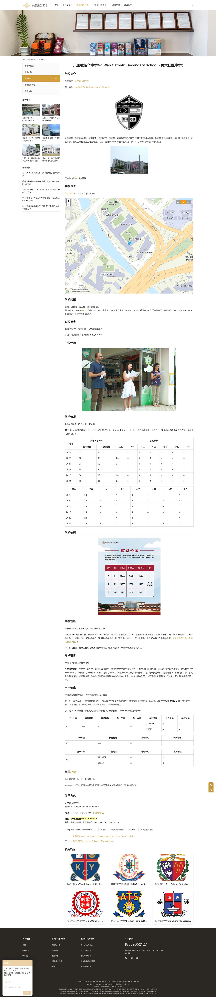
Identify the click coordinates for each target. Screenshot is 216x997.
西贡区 (106, 989)
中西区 (151, 989)
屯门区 (116, 989)
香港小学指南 (86, 950)
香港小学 (28, 72)
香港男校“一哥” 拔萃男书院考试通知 (31, 139)
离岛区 (91, 989)
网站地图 (137, 981)
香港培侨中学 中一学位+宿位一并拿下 (30, 119)
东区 (120, 989)
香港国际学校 (30, 85)
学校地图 (97, 812)
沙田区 (80, 989)
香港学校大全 (82, 5)
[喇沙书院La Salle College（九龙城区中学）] (173, 871)
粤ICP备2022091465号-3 (108, 981)
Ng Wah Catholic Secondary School (92, 87)
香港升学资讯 (100, 5)
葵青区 (111, 989)
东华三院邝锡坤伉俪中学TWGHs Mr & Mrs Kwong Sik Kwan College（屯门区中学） (130, 884)
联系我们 (128, 5)
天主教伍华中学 (82, 81)
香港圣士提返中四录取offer (51, 139)
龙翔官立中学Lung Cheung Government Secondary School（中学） (104, 836)
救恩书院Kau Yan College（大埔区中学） (86, 884)
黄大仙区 (69, 193)
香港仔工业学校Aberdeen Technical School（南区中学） (130, 921)
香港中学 (28, 78)
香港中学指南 (86, 956)
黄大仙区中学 (148, 830)
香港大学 (28, 91)
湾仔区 (140, 989)
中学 (77, 178)
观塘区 (124, 989)
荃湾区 (135, 989)
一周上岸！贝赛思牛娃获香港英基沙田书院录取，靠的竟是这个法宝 (31, 159)
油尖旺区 (130, 989)
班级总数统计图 (180, 638)
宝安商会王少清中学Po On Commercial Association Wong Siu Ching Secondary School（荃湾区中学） (86, 921)
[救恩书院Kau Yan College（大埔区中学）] (85, 871)
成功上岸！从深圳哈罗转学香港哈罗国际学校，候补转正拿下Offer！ (51, 159)
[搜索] (192, 5)
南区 (155, 989)
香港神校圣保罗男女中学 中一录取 (51, 119)
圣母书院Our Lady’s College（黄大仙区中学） (94, 841)
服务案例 (66, 5)
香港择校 (120, 981)
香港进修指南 (86, 966)
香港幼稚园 (29, 66)
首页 (57, 5)
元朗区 (101, 989)
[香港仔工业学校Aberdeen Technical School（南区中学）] (129, 907)
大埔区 (96, 989)
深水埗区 (86, 989)
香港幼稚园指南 (87, 945)
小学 (73, 771)
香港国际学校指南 (88, 961)
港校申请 (116, 5)
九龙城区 (71, 989)
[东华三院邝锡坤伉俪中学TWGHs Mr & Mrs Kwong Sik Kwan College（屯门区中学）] (129, 871)
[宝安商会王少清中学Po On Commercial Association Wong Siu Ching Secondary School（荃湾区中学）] (85, 907)
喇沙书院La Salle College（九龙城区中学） (174, 884)
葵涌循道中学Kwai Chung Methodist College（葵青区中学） (174, 921)
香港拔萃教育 (94, 981)
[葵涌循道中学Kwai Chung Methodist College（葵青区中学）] (173, 907)
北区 (76, 989)
